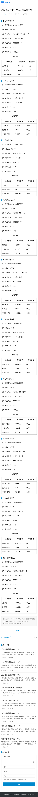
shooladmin (4, 14)
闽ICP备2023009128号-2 (28, 794)
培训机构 (25, 14)
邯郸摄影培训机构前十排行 (10, 739)
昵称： (6, 767)
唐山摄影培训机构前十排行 (10, 675)
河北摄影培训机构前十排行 (10, 700)
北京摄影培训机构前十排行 (10, 662)
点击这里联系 (8, 621)
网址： (6, 776)
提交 (19, 784)
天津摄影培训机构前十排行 (10, 649)
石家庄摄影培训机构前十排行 (11, 688)
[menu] (35, 2)
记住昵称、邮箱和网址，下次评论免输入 (15, 779)
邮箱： (6, 771)
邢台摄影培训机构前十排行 (10, 726)
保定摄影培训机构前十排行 (10, 713)
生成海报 (7, 637)
